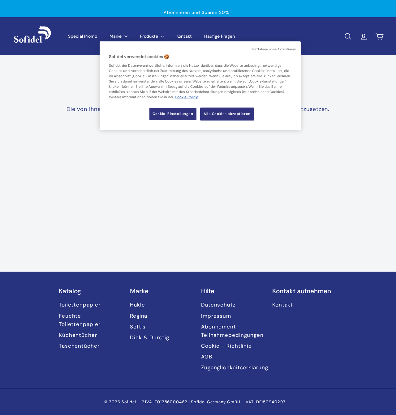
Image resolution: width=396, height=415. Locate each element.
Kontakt (184, 36)
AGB (206, 356)
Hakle (137, 304)
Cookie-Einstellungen (173, 114)
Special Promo (82, 36)
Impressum (216, 315)
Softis (138, 326)
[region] (200, 85)
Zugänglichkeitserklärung (234, 367)
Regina (138, 315)
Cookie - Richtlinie (226, 345)
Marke (116, 36)
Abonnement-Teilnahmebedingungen (232, 330)
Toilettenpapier (80, 304)
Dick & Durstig (149, 337)
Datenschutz (218, 304)
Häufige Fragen (219, 36)
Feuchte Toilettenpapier (80, 320)
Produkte (149, 36)
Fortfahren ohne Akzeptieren (274, 49)
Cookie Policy (186, 97)
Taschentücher (79, 345)
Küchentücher (78, 335)
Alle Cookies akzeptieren (227, 114)
